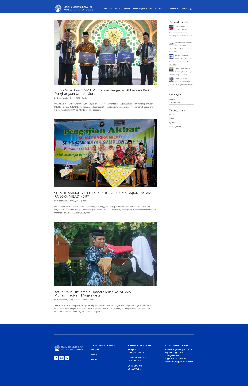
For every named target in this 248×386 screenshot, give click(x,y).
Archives (172, 99)
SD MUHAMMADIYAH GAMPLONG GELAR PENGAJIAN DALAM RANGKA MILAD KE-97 (102, 195)
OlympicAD (174, 8)
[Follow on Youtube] (67, 358)
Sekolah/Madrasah (142, 8)
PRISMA (185, 8)
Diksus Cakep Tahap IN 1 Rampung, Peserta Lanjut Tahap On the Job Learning (180, 72)
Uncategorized (175, 126)
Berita (127, 8)
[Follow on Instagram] (61, 358)
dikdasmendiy (62, 98)
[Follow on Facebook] (56, 358)
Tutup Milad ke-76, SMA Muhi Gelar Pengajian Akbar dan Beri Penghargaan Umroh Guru (101, 92)
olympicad (173, 122)
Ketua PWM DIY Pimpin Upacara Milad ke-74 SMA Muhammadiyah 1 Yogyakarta (92, 294)
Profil (118, 8)
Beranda (108, 8)
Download (160, 8)
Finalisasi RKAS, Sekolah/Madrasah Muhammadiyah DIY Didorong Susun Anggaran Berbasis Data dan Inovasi (180, 33)
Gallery (91, 299)
